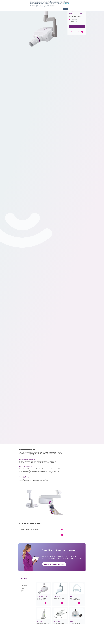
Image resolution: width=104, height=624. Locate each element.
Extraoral (22, 591)
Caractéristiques (73, 19)
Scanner (22, 590)
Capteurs (23, 586)
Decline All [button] (71, 8)
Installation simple (73, 21)
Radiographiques (24, 585)
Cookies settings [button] (60, 8)
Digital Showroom (73, 23)
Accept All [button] (65, 8)
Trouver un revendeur (77, 26)
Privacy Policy (67, 3)
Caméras (22, 588)
